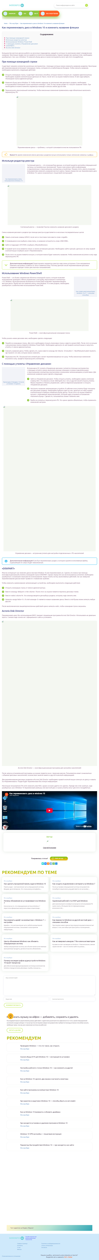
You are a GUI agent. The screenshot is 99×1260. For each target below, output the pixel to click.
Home (6, 23)
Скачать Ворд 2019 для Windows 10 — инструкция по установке (45, 1057)
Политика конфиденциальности (50, 1243)
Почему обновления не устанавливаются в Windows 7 (25, 902)
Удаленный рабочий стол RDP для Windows (70, 901)
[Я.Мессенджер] (43, 863)
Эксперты (44, 1247)
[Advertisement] (21, 1183)
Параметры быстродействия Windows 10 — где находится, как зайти (47, 1145)
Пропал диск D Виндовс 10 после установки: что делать (13, 383)
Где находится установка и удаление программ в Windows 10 (43, 1123)
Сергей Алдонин (49, 848)
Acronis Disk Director (13, 48)
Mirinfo (16, 5)
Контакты (20, 1245)
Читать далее (15, 1030)
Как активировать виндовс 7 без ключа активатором (73, 941)
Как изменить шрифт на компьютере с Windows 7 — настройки (25, 921)
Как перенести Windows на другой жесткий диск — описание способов (73, 921)
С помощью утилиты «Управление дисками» (22, 44)
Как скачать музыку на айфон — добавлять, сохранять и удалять (42, 1017)
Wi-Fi (36, 13)
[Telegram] (51, 863)
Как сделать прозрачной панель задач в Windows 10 (25, 884)
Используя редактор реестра (16, 40)
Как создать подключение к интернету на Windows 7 (73, 884)
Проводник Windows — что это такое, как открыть (39, 1046)
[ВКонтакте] (45, 863)
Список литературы (47, 1245)
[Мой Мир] (56, 863)
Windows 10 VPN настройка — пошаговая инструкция (40, 1134)
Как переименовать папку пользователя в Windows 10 (14, 180)
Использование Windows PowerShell (19, 42)
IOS (25, 13)
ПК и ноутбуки (52, 13)
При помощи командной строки (17, 38)
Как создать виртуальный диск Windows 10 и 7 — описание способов (85, 293)
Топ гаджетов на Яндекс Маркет (22, 1228)
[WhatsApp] (53, 863)
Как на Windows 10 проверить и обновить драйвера (40, 1112)
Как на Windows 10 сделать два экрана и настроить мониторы (44, 1079)
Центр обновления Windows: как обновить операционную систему (21, 942)
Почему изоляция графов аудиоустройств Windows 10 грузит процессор (24, 962)
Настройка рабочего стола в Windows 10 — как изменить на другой (46, 1068)
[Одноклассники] (48, 863)
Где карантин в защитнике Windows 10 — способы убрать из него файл (47, 1101)
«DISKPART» (10, 46)
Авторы (19, 1249)
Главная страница (22, 1243)
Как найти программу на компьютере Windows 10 (39, 1090)
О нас (18, 1247)
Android (12, 13)
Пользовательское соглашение (11, 1256)
